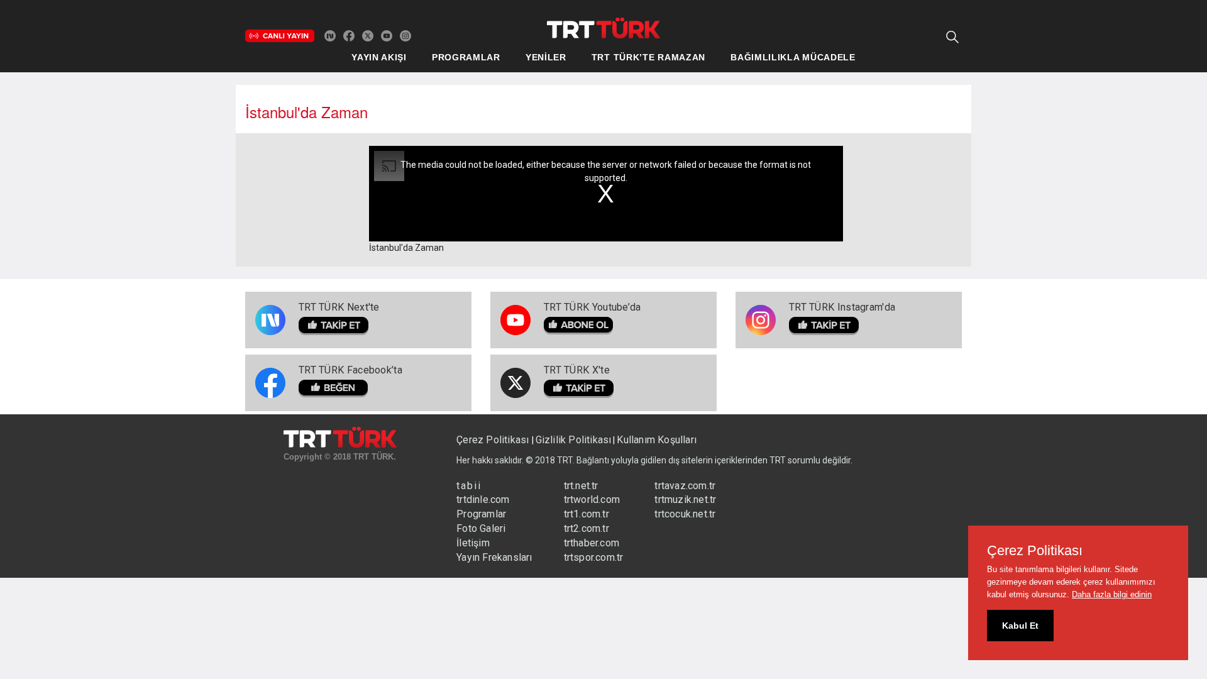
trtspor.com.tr (594, 557)
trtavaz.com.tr (684, 486)
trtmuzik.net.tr (685, 499)
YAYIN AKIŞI (379, 57)
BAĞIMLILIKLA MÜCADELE (793, 57)
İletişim (473, 543)
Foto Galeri (480, 528)
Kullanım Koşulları (657, 440)
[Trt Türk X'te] (367, 35)
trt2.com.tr (586, 528)
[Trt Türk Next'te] (330, 35)
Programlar (481, 514)
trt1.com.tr (586, 514)
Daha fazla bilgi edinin (1112, 594)
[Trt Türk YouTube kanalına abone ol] (386, 35)
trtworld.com (592, 499)
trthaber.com (591, 543)
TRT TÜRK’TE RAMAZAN (648, 57)
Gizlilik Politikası (574, 440)
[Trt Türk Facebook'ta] (349, 35)
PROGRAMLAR (466, 57)
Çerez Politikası (493, 440)
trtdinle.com (482, 499)
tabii (469, 486)
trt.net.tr (581, 486)
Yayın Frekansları (494, 557)
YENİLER (546, 57)
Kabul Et (1020, 626)
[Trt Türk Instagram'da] (405, 35)
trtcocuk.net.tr (684, 514)
